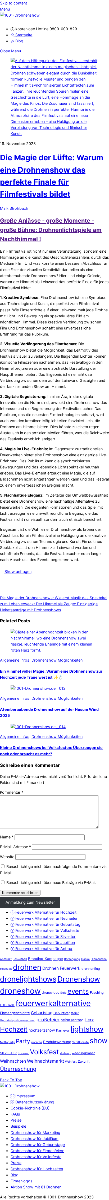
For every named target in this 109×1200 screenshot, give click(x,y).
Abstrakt (6, 959)
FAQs (15, 1114)
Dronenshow (78, 978)
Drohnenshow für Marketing (35, 1132)
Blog (18, 41)
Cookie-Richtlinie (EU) (30, 1108)
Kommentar (11, 792)
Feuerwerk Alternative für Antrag (43, 948)
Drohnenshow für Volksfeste (36, 1156)
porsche (36, 1042)
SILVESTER (8, 1053)
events (78, 991)
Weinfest (71, 1061)
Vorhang (65, 1053)
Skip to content (13, 3)
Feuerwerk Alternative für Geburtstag (47, 924)
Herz (89, 1019)
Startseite (23, 35)
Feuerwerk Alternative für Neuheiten (46, 918)
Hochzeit (14, 1029)
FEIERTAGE (7, 1005)
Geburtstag (41, 1012)
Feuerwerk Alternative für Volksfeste (46, 930)
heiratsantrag (72, 1020)
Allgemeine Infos (14, 660)
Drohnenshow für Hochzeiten (37, 1169)
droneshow (20, 991)
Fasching (97, 992)
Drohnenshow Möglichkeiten (57, 660)
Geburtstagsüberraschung (17, 1020)
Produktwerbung (57, 1042)
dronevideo (50, 992)
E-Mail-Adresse (15, 846)
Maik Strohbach (14, 208)
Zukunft (83, 1061)
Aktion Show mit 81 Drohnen (36, 1187)
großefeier (48, 1019)
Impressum (24, 1096)
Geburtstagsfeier (66, 1013)
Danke (85, 959)
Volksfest (44, 1052)
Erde (63, 992)
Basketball (20, 959)
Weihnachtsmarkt (45, 1061)
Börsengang (72, 959)
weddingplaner (83, 1053)
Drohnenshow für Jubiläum (34, 1138)
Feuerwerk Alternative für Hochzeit (45, 912)
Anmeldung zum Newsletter (30, 902)
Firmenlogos (22, 1181)
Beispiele (18, 1126)
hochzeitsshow (42, 1030)
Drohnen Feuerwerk (61, 968)
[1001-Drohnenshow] (20, 15)
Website (7, 856)
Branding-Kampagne (45, 959)
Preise (16, 1120)
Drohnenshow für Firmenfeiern (37, 1150)
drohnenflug (90, 969)
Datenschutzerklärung (34, 1102)
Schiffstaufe (80, 1042)
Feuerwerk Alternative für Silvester (44, 936)
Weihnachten (13, 1061)
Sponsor (23, 1053)
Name (6, 837)
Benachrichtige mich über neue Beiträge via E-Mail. (51, 882)
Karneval (63, 1030)
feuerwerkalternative (53, 1003)
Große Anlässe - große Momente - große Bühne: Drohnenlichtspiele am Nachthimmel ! (51, 229)
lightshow (87, 1028)
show (98, 1040)
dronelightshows (28, 978)
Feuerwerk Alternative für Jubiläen (44, 942)
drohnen (27, 967)
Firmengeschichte (15, 1013)
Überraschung (18, 1069)
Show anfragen (17, 571)
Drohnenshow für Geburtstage (38, 1144)
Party (23, 1041)
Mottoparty (7, 1042)
